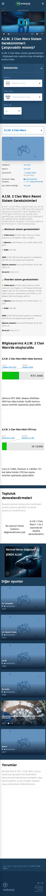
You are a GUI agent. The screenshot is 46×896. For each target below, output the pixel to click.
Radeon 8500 (27, 367)
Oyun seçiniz (23, 130)
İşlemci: (7, 77)
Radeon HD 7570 (9, 367)
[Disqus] (23, 824)
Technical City (23, 4)
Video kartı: (8, 91)
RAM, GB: (8, 105)
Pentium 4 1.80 (8, 438)
